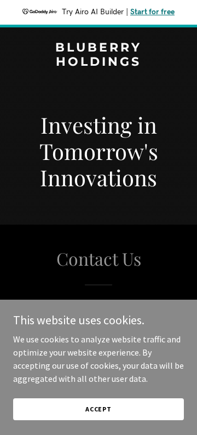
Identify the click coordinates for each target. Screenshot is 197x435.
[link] (98, 62)
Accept (98, 409)
